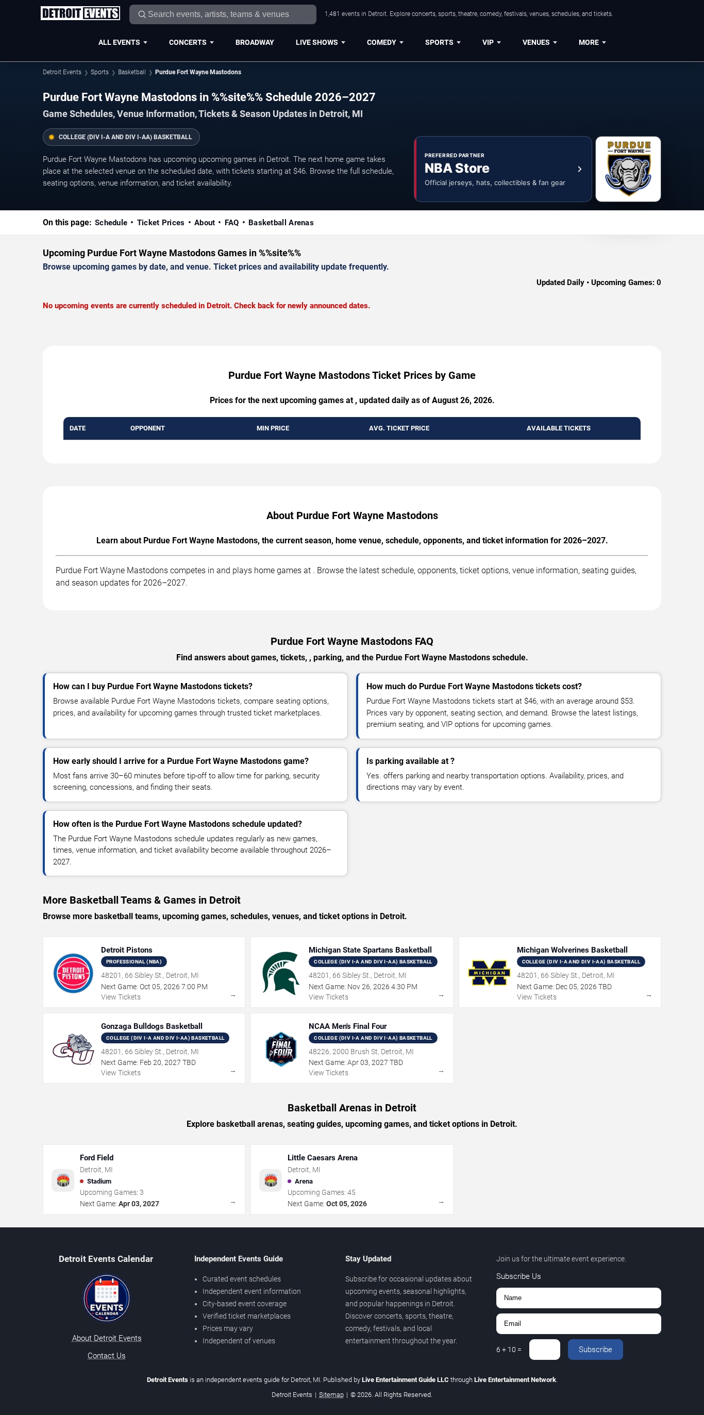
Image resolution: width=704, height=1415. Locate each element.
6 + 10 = (509, 1349)
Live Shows (317, 42)
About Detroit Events (107, 1338)
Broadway (255, 42)
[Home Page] (80, 14)
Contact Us (107, 1355)
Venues (536, 42)
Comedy (381, 42)
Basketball (132, 72)
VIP (488, 42)
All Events (119, 42)
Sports (439, 42)
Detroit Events (62, 72)
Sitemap (331, 1395)
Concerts (188, 42)
